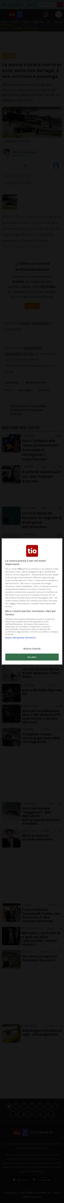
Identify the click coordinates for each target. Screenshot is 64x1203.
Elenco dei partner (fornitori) (20, 637)
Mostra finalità (32, 648)
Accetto (32, 657)
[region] (32, 601)
